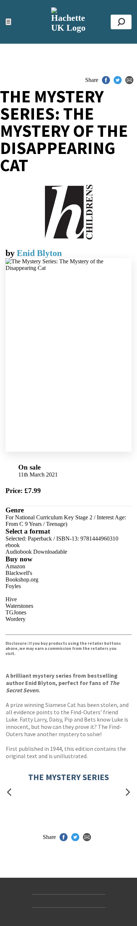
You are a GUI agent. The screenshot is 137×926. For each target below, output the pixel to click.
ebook (12, 545)
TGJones (15, 612)
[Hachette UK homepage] (68, 21)
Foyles (13, 586)
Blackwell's (18, 573)
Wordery (15, 619)
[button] (9, 792)
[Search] (121, 22)
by (11, 253)
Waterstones (19, 606)
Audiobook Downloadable (36, 552)
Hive (11, 599)
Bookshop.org (21, 579)
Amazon (15, 566)
